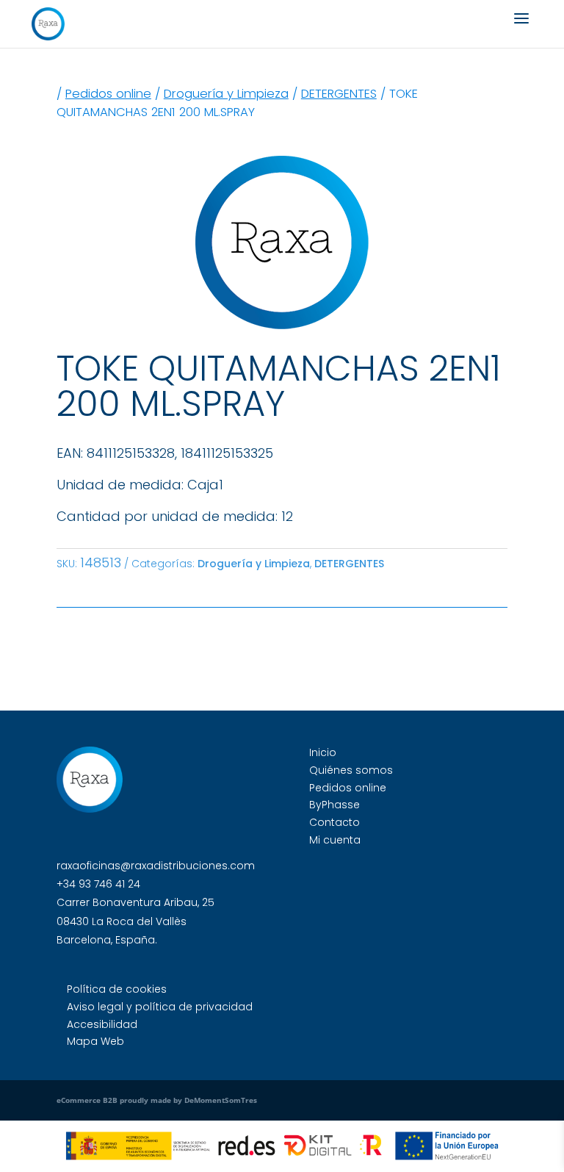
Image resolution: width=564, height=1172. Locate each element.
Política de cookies (117, 989)
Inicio (322, 752)
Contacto (334, 822)
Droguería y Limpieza (226, 93)
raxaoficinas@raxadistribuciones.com (156, 865)
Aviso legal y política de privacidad (160, 1006)
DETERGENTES (339, 93)
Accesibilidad (102, 1024)
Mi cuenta (335, 840)
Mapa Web (95, 1041)
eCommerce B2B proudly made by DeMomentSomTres (157, 1100)
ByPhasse (334, 804)
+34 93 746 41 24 (98, 884)
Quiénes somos (351, 770)
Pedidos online (108, 93)
